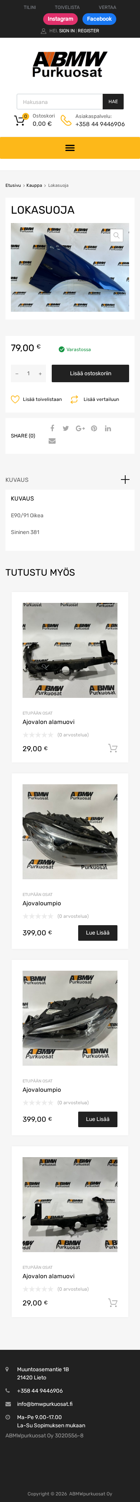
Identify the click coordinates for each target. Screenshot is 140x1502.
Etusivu (13, 185)
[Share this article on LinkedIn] (107, 429)
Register (88, 30)
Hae (113, 101)
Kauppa (34, 185)
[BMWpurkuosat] (70, 76)
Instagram (60, 19)
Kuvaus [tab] (16, 479)
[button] (116, 235)
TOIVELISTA (67, 7)
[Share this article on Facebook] (51, 429)
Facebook (99, 19)
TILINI (30, 7)
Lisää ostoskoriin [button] (112, 748)
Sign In (67, 30)
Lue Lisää (98, 932)
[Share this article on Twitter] (65, 429)
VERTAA (107, 7)
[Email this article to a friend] (51, 441)
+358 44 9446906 (94, 124)
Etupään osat (37, 713)
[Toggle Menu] (70, 148)
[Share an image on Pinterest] (93, 429)
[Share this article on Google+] (79, 429)
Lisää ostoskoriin (90, 373)
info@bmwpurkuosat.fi (45, 1404)
